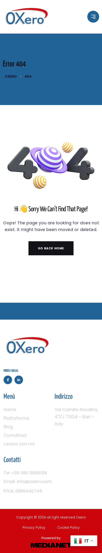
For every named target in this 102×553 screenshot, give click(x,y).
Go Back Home (51, 248)
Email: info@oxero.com (28, 481)
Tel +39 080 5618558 (25, 473)
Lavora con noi (19, 444)
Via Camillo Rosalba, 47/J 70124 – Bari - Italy (76, 417)
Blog (8, 427)
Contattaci (15, 435)
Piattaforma (16, 418)
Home (10, 409)
